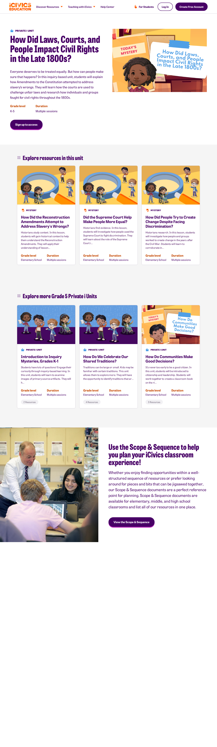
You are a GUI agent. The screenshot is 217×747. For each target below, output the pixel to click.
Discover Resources (47, 6)
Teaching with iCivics (80, 6)
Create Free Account (191, 6)
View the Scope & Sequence (131, 522)
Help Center (107, 6)
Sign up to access (26, 124)
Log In (165, 6)
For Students (146, 6)
